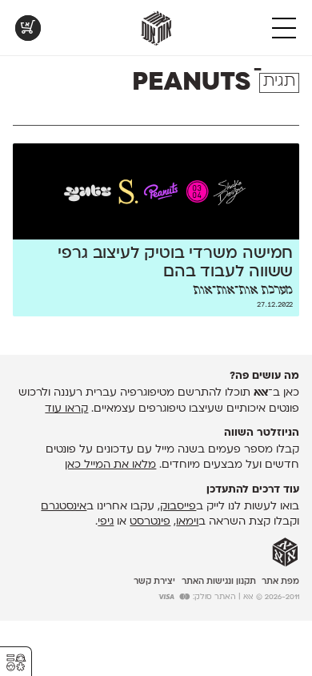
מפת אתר (280, 581)
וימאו (187, 522)
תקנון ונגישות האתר (219, 581)
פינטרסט (150, 522)
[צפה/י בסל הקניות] (28, 28)
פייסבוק (178, 506)
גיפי (106, 522)
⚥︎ (16, 663)
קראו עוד (66, 409)
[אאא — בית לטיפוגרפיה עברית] (285, 552)
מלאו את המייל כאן (110, 465)
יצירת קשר (154, 581)
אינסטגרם (63, 506)
